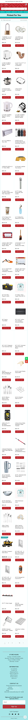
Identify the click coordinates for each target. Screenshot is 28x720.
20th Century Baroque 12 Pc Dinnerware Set (19, 527)
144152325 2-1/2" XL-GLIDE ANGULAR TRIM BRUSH (20, 244)
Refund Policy (14, 675)
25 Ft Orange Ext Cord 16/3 (19, 578)
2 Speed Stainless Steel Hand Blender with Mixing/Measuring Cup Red (7, 450)
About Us (14, 678)
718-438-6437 (16, 687)
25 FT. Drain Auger (7, 603)
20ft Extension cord (19, 501)
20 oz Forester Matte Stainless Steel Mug (6, 476)
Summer (8, 12)
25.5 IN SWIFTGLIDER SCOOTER (19, 604)
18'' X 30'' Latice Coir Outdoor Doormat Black (19, 321)
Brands (3, 12)
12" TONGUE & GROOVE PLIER (19, 217)
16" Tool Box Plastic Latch (5, 295)
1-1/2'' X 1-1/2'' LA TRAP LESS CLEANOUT (20, 64)
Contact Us (14, 670)
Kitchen (20, 12)
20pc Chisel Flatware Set (5, 526)
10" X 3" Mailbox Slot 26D (6, 141)
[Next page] (23, 642)
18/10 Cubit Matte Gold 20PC (20, 372)
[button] (1, 5)
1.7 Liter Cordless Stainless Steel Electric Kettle (20, 116)
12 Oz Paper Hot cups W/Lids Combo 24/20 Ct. (7, 218)
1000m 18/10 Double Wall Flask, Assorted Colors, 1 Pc (20, 142)
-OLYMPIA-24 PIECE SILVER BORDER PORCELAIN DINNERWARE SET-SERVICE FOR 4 (20, 38)
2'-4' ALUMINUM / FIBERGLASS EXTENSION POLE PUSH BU (20, 450)
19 (19, 642)
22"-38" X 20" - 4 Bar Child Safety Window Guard (6, 578)
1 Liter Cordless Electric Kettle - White (6, 64)
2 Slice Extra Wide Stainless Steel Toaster (20, 424)
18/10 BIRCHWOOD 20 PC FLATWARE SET (6, 372)
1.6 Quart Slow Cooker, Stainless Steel (6, 90)
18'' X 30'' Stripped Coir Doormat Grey (7, 346)
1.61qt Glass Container (18, 89)
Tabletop (14, 12)
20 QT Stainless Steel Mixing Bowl (7, 501)
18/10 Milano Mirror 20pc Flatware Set (5, 398)
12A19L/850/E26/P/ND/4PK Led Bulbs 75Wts (7, 244)
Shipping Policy (14, 672)
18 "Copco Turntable (5, 320)
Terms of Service (14, 673)
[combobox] (14, 9)
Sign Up (14, 706)
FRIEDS (15, 718)
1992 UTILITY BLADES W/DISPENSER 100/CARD (6, 424)
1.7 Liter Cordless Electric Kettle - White (6, 116)
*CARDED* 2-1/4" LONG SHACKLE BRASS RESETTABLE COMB (7, 38)
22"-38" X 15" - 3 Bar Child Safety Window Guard (19, 553)
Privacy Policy (14, 676)
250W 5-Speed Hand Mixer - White (7, 629)
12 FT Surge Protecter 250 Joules (19, 192)
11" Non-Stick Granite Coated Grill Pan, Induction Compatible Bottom (7, 192)
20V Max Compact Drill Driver (7, 552)
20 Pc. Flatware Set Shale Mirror (20, 475)
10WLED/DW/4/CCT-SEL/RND (7, 167)
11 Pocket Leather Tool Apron (20, 167)
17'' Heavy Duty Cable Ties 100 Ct (20, 295)
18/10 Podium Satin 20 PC (19, 398)
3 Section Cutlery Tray (20, 629)
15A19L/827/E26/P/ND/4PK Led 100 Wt (20, 270)
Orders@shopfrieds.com (15, 690)
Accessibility (14, 669)
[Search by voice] (25, 9)
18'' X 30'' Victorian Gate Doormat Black (20, 347)
